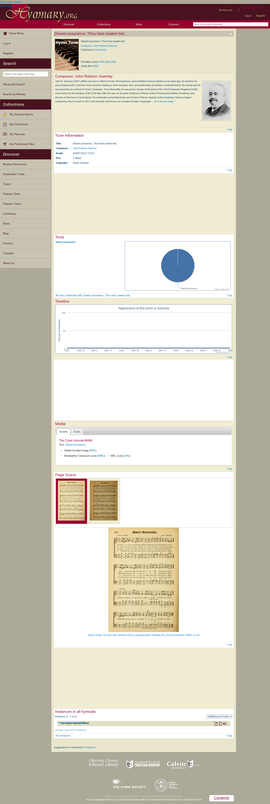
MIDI (95, 66)
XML (127, 455)
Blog (5, 233)
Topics (7, 184)
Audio (77, 431)
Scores (63, 431)
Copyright (99, 799)
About (89, 799)
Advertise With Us (138, 799)
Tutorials (8, 253)
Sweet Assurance (66, 242)
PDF (102, 62)
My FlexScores (19, 124)
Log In (7, 43)
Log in (248, 15)
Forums (8, 243)
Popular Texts (11, 193)
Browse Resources (14, 164)
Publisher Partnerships (162, 799)
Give (179, 799)
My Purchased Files (22, 144)
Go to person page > (165, 101)
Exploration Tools (14, 174)
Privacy (110, 799)
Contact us (90, 747)
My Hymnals (17, 134)
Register (260, 15)
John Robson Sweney (85, 148)
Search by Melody (14, 94)
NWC (101, 455)
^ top (229, 129)
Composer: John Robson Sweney (99, 46)
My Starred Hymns (21, 114)
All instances (63, 735)
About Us (8, 263)
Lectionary (9, 213)
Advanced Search (14, 84)
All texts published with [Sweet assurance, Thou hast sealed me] (93, 295)
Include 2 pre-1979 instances (70, 730)
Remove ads (225, 10)
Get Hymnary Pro (192, 799)
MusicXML (111, 62)
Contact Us (122, 799)
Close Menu (16, 33)
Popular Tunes (12, 203)
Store (138, 24)
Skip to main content (11, 2)
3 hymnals (100, 49)
